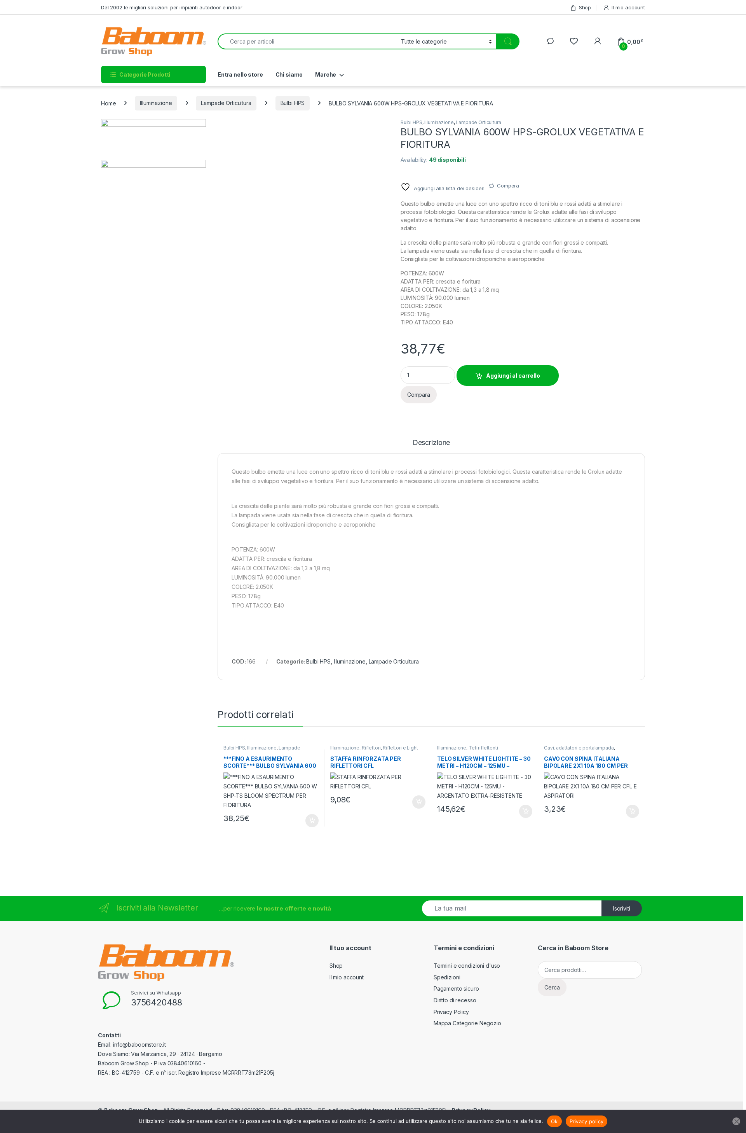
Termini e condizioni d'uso (467, 965)
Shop (585, 7)
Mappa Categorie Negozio (467, 1023)
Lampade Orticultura (226, 103)
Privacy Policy (451, 1012)
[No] (736, 1121)
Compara (508, 185)
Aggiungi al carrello (513, 375)
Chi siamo (289, 74)
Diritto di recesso (455, 1000)
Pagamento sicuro (456, 988)
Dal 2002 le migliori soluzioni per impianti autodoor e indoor (171, 7)
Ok (554, 1121)
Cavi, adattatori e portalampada (579, 748)
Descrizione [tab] (431, 443)
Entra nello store (240, 74)
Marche (325, 74)
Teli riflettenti (483, 748)
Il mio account (628, 7)
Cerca (552, 987)
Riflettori (371, 748)
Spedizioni (447, 977)
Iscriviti (621, 908)
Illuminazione (156, 103)
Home (108, 103)
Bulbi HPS (293, 103)
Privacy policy (587, 1121)
